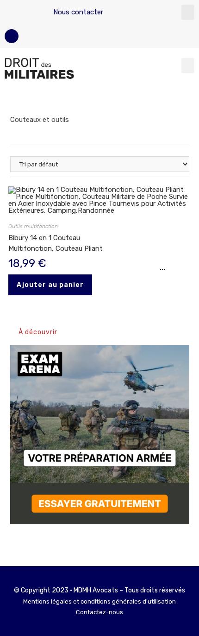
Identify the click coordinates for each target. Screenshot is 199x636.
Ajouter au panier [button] (50, 285)
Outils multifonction (33, 226)
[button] (187, 12)
